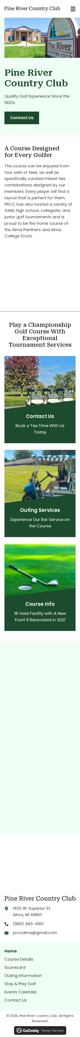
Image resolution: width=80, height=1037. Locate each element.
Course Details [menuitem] (18, 959)
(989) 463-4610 (28, 924)
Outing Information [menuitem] (23, 975)
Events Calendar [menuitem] (20, 992)
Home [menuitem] (10, 951)
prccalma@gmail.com (35, 932)
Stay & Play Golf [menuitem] (20, 984)
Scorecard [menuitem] (14, 967)
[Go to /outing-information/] (40, 519)
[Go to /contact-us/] (40, 426)
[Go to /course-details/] (40, 613)
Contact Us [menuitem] (15, 1000)
